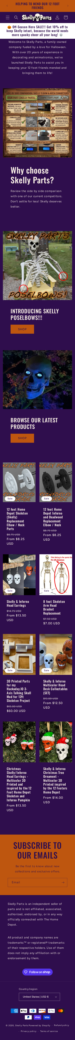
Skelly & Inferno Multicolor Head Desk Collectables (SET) (55, 687)
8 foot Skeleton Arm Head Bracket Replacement (54, 607)
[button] (7, 17)
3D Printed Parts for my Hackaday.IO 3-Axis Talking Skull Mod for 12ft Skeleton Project (19, 690)
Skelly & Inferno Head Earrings (18, 603)
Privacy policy (28, 1031)
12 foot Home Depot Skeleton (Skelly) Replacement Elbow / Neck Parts (17, 519)
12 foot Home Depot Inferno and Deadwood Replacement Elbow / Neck (53, 517)
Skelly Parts (21, 1025)
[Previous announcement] (7, 6)
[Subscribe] (63, 882)
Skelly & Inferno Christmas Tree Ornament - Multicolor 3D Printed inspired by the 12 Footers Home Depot (55, 780)
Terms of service (49, 1031)
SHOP (22, 329)
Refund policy (61, 1025)
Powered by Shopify (39, 1025)
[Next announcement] (68, 6)
